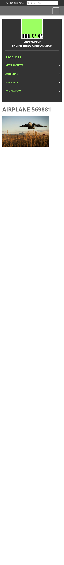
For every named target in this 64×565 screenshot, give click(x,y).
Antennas (11, 73)
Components (13, 91)
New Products (14, 65)
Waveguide (11, 82)
